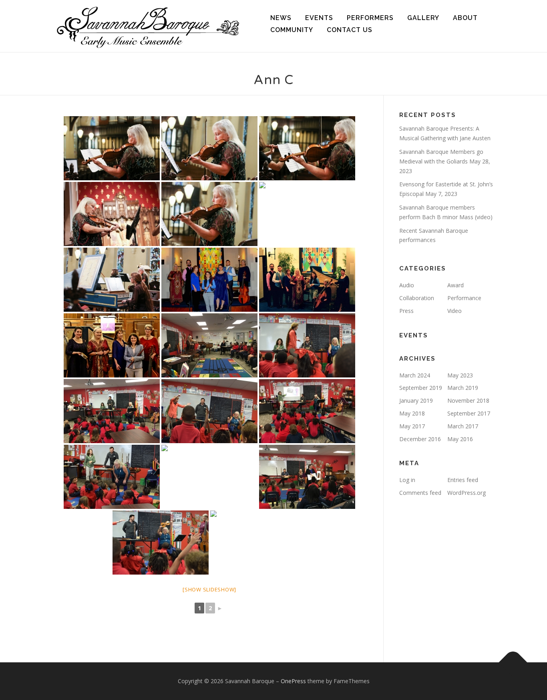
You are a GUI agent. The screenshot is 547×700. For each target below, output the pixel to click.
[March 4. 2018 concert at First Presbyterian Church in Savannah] (112, 345)
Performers (370, 18)
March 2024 (414, 375)
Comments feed (420, 492)
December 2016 (420, 439)
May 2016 (460, 439)
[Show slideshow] (209, 589)
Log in (407, 480)
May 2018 (412, 413)
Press (406, 311)
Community (291, 30)
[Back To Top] (513, 662)
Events (319, 18)
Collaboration (416, 298)
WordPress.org (466, 492)
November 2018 (468, 400)
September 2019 (420, 387)
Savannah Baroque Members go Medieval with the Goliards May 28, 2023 (444, 161)
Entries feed (462, 480)
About (465, 18)
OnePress (293, 681)
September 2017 (468, 413)
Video (454, 311)
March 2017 (462, 426)
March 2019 (462, 387)
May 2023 (460, 375)
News (281, 18)
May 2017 (412, 426)
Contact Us (349, 30)
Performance (464, 298)
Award (455, 285)
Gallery (423, 18)
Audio (406, 285)
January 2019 (416, 400)
